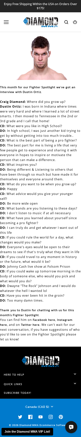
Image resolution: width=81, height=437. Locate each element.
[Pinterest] (61, 417)
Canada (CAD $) (37, 406)
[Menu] (6, 22)
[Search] (66, 22)
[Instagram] (51, 417)
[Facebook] (30, 417)
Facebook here (44, 319)
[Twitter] (20, 417)
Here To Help (14, 374)
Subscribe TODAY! (17, 393)
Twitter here (30, 324)
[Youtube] (40, 417)
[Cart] (75, 22)
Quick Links (13, 384)
